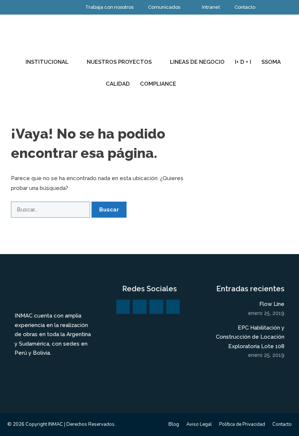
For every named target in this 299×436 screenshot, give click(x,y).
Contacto (244, 7)
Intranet (211, 7)
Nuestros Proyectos (119, 62)
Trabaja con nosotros (109, 7)
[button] (190, 84)
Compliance (158, 84)
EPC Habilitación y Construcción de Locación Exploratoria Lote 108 (250, 337)
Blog (173, 424)
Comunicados (164, 7)
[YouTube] (156, 307)
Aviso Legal (199, 424)
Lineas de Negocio (197, 62)
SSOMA (271, 62)
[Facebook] (140, 307)
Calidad (118, 84)
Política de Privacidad (242, 424)
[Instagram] (123, 307)
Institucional (47, 62)
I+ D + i (243, 62)
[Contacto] (173, 307)
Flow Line (271, 304)
